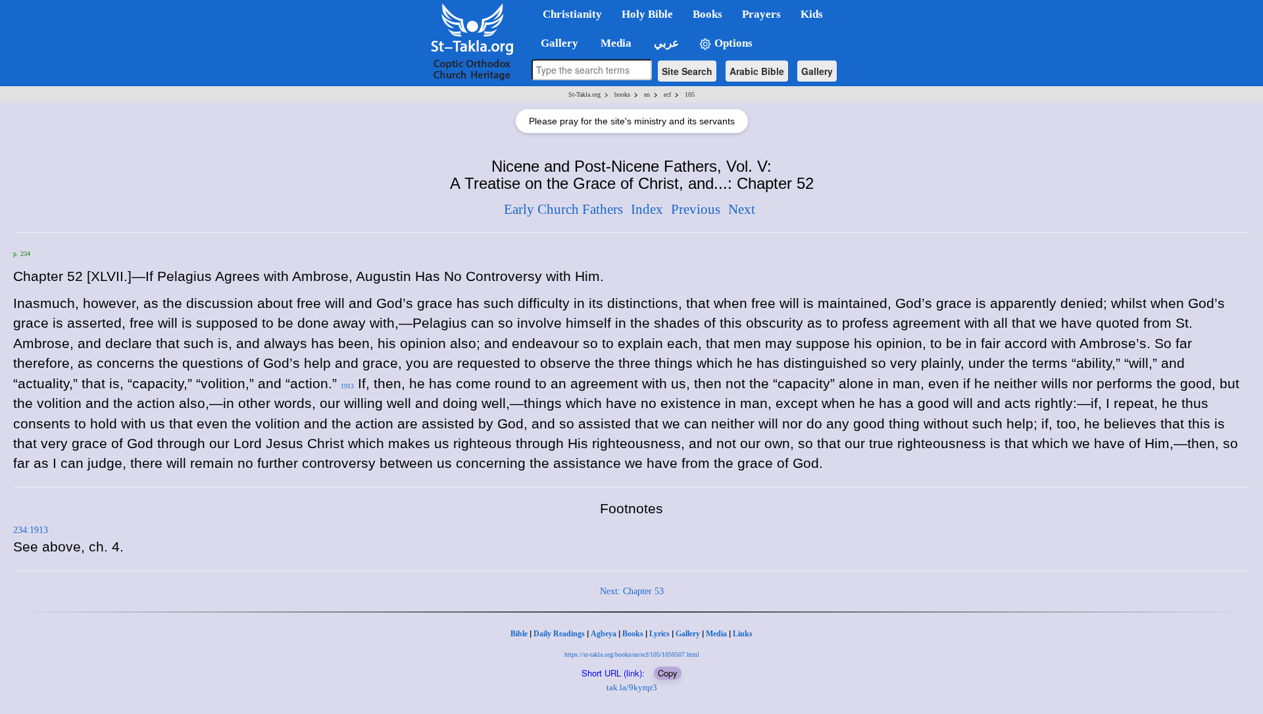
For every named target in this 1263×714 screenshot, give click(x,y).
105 (690, 94)
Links (743, 633)
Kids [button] (812, 14)
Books (632, 633)
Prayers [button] (761, 14)
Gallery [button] (555, 43)
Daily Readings (559, 633)
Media (716, 633)
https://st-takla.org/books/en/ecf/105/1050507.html (631, 654)
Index (647, 209)
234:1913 (30, 530)
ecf (667, 94)
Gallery (817, 71)
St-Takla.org (584, 94)
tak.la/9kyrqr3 (632, 687)
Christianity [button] (572, 14)
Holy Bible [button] (647, 14)
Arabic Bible (757, 71)
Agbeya (603, 633)
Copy (668, 673)
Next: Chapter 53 (632, 591)
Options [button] (732, 43)
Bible (519, 633)
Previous (695, 209)
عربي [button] (665, 43)
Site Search (687, 71)
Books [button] (707, 14)
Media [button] (615, 43)
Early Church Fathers (563, 209)
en (647, 94)
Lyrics (659, 633)
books (622, 94)
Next (741, 209)
